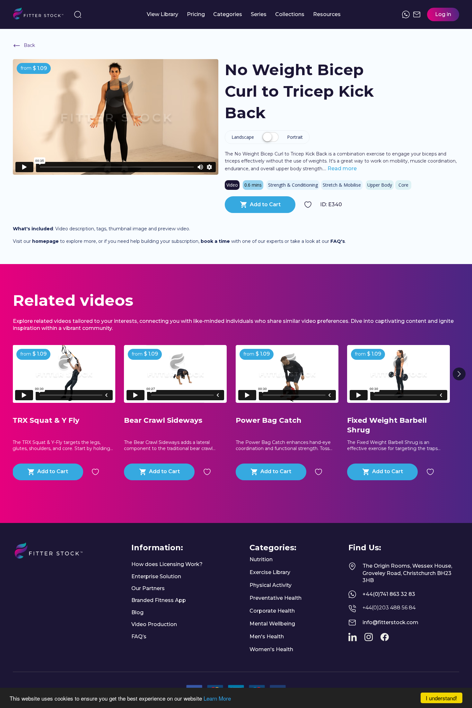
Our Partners (148, 588)
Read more (341, 168)
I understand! (441, 698)
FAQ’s (138, 636)
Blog (137, 612)
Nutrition (261, 559)
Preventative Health (275, 598)
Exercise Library (269, 572)
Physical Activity (270, 585)
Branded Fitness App (158, 600)
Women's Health (271, 649)
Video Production (154, 624)
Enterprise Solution (156, 576)
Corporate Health (272, 611)
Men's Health (266, 636)
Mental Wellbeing (272, 624)
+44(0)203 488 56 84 (389, 608)
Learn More (217, 698)
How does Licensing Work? (167, 564)
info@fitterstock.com (390, 622)
